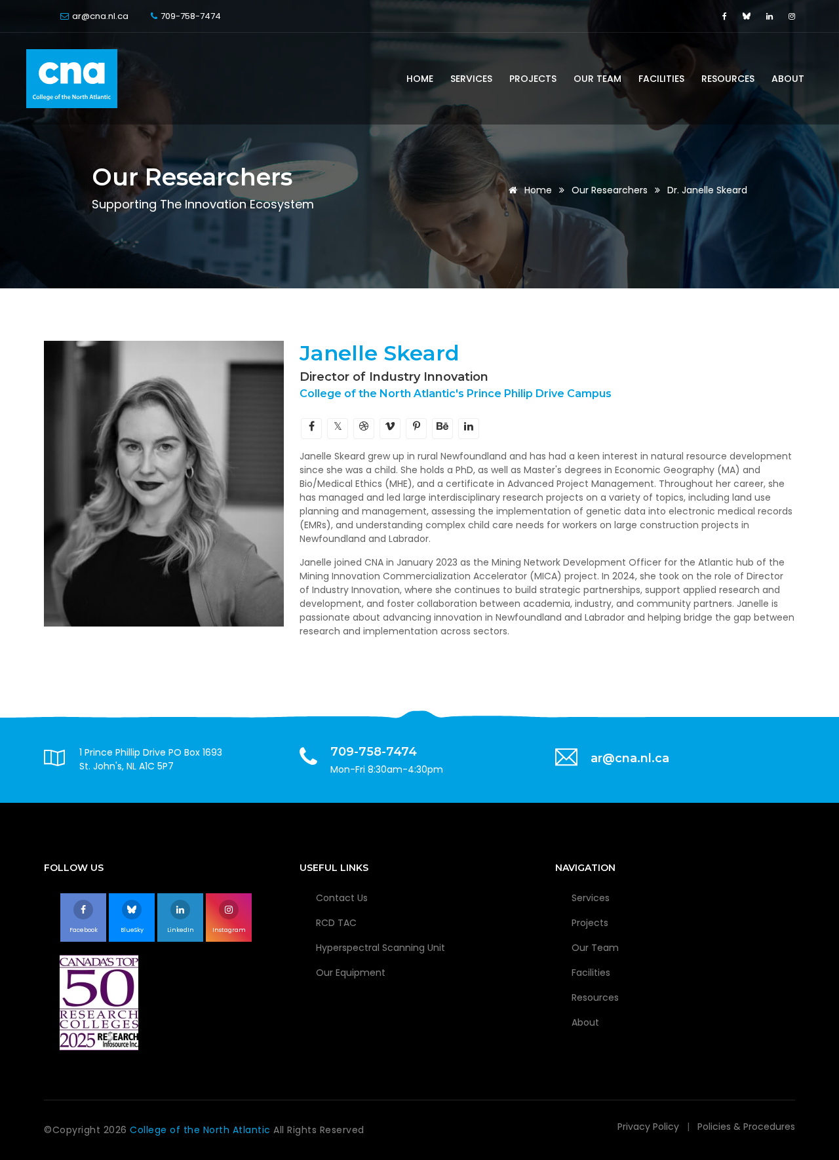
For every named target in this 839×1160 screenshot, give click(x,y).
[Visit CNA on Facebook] (726, 16)
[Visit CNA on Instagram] (792, 16)
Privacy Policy (648, 1126)
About (787, 78)
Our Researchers (610, 190)
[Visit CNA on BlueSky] (748, 16)
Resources (727, 78)
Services (471, 78)
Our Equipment (350, 972)
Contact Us (342, 897)
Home (419, 78)
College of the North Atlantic (201, 1129)
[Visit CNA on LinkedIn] (771, 16)
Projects (532, 78)
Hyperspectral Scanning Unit (380, 947)
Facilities (661, 78)
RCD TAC (336, 922)
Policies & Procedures (746, 1126)
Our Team (597, 78)
